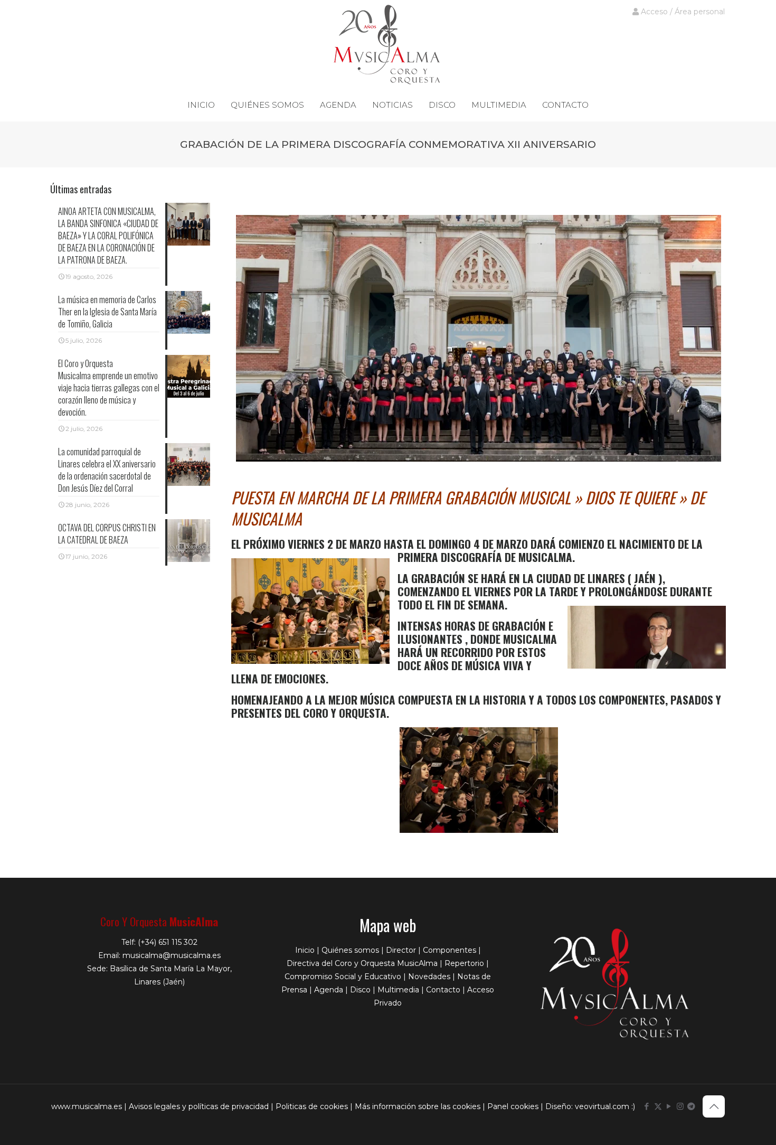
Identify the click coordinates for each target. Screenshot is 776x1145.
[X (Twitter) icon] (658, 1106)
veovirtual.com (603, 1106)
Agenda (328, 989)
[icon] (691, 1106)
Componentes (449, 950)
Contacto (443, 989)
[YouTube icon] (669, 1106)
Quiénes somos (350, 950)
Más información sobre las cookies (417, 1106)
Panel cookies (512, 1106)
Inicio (305, 950)
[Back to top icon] (714, 1106)
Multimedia (398, 989)
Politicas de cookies (312, 1106)
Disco (360, 989)
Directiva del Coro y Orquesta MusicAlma (362, 963)
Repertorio (464, 963)
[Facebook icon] (647, 1106)
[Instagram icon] (680, 1106)
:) (633, 1106)
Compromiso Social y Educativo (343, 976)
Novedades (429, 976)
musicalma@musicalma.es (171, 955)
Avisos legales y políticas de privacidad (199, 1106)
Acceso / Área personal (682, 11)
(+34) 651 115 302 (167, 942)
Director (401, 950)
